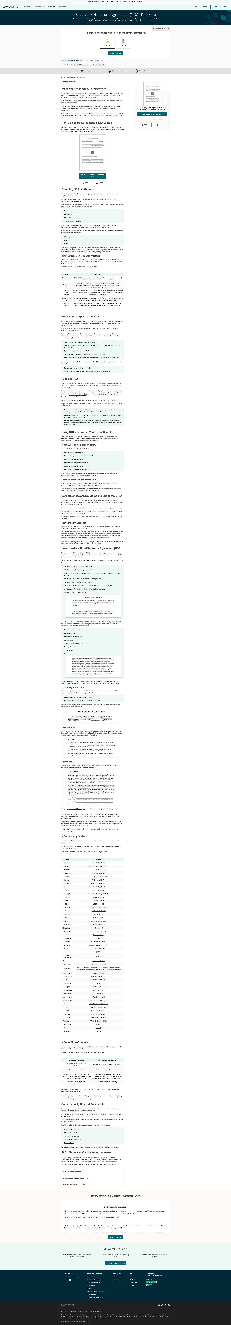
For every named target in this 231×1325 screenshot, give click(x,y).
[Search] (190, 6)
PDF (86, 183)
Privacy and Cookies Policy (95, 1311)
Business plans (69, 637)
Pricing (132, 1285)
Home (63, 77)
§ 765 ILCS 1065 (98, 904)
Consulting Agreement (71, 1136)
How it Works (133, 1282)
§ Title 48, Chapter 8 (98, 900)
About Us (63, 1311)
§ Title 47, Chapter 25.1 (98, 976)
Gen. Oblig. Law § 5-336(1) (77, 395)
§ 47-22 (98, 1024)
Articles (115, 1277)
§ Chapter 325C (98, 935)
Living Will (89, 1288)
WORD (100, 183)
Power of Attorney (91, 1294)
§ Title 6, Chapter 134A (98, 1007)
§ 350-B (98, 956)
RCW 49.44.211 (75, 201)
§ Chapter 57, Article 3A (98, 964)
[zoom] (92, 152)
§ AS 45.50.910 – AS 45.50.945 (98, 866)
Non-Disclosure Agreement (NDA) (95, 1291)
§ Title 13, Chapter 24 (98, 1011)
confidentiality (84, 560)
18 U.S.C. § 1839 (82, 483)
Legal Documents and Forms (71, 1277)
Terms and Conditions (73, 1311)
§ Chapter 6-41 (98, 993)
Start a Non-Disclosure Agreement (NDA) (92, 176)
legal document (70, 106)
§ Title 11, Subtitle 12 (98, 924)
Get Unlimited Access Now (115, 1263)
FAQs (131, 1277)
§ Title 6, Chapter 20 (98, 887)
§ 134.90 (98, 1028)
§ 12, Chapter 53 (98, 990)
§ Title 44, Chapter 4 (98, 873)
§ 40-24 (98, 1031)
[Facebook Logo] (159, 1305)
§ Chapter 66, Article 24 (98, 973)
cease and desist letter (96, 541)
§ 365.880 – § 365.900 (98, 914)
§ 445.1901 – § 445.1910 (98, 931)
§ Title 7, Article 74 (98, 880)
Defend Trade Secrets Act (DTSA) (111, 259)
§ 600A (98, 952)
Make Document (115, 53)
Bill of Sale (89, 1277)
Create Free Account (219, 7)
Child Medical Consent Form (94, 1279)
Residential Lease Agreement (94, 1297)
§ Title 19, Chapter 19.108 (98, 1021)
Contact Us (133, 1279)
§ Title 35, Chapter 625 (98, 883)
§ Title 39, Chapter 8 (98, 997)
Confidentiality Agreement (72, 1139)
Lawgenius (38, 7)
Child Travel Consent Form (94, 1282)
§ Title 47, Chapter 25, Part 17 (98, 1004)
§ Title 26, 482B (98, 897)
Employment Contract (71, 1129)
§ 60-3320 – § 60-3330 (98, 911)
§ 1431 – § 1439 (98, 918)
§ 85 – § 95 (98, 983)
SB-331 (109, 199)
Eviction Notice (91, 1285)
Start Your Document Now (152, 114)
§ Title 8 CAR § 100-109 (98, 870)
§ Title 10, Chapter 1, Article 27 (98, 894)
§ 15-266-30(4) (98, 928)
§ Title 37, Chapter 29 (98, 1000)
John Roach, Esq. (77, 60)
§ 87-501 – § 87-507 (98, 948)
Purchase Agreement (71, 1132)
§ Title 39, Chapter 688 (98, 890)
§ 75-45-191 (98, 938)
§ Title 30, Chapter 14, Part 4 (98, 945)
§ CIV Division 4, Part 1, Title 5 (98, 877)
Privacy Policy (69, 1143)
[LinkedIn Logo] (165, 1305)
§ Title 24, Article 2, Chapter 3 (98, 907)
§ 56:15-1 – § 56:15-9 (98, 961)
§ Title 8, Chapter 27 (98, 863)
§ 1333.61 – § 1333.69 (98, 980)
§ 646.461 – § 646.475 (98, 987)
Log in (205, 7)
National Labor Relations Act (83, 225)
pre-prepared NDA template (76, 809)
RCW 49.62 (85, 1078)
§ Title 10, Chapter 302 (98, 921)
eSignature (51, 7)
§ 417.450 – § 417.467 (98, 942)
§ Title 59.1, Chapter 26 (98, 1017)
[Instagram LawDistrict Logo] (169, 1305)
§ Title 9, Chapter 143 (98, 1014)
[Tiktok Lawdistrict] (162, 1305)
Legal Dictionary (117, 1279)
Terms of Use (83, 1311)
